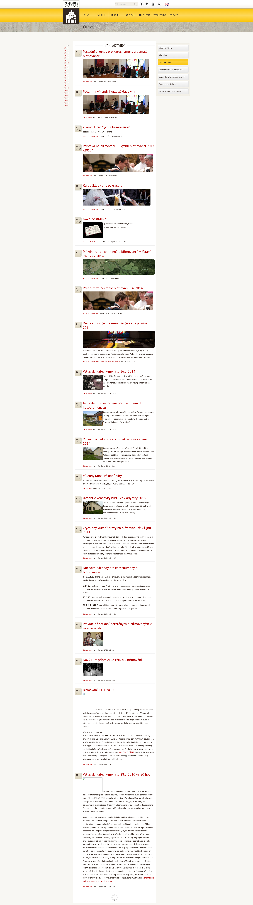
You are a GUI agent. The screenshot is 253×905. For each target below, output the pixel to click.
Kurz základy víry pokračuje (102, 185)
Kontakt (174, 15)
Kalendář (130, 15)
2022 (66, 58)
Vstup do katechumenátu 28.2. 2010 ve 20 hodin (118, 774)
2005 (66, 100)
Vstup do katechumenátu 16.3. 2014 (109, 371)
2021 (66, 60)
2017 (66, 70)
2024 (66, 53)
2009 (66, 90)
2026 (66, 48)
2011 (66, 85)
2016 (66, 73)
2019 (66, 65)
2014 (66, 78)
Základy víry (87, 82)
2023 (66, 55)
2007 (66, 95)
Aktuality (86, 136)
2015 (66, 75)
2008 (66, 93)
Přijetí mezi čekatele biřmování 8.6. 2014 (113, 288)
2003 (66, 105)
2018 (66, 68)
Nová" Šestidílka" (95, 219)
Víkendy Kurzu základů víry (102, 476)
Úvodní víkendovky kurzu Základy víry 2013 (114, 498)
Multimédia (144, 15)
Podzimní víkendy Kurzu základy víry (109, 91)
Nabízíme (101, 15)
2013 (66, 80)
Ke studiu (115, 15)
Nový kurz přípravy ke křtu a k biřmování (112, 660)
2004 (66, 103)
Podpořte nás (159, 15)
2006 (66, 98)
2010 (66, 88)
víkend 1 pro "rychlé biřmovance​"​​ (106, 127)
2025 (66, 50)
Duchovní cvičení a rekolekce (109, 362)
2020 (66, 63)
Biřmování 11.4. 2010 (98, 690)
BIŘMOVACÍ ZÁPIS (126, 752)
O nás (86, 15)
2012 (66, 83)
